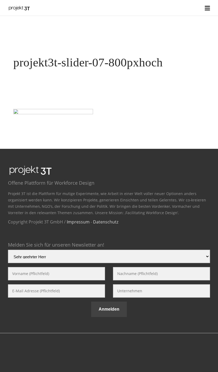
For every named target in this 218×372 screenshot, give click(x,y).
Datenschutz (105, 222)
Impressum (78, 222)
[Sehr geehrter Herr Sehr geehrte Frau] (109, 257)
